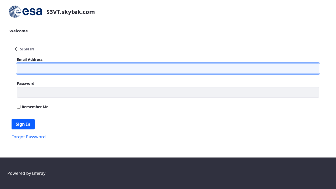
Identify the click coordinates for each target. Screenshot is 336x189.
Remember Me (35, 106)
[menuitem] (18, 30)
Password (25, 83)
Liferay (38, 173)
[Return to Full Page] (16, 49)
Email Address (30, 59)
